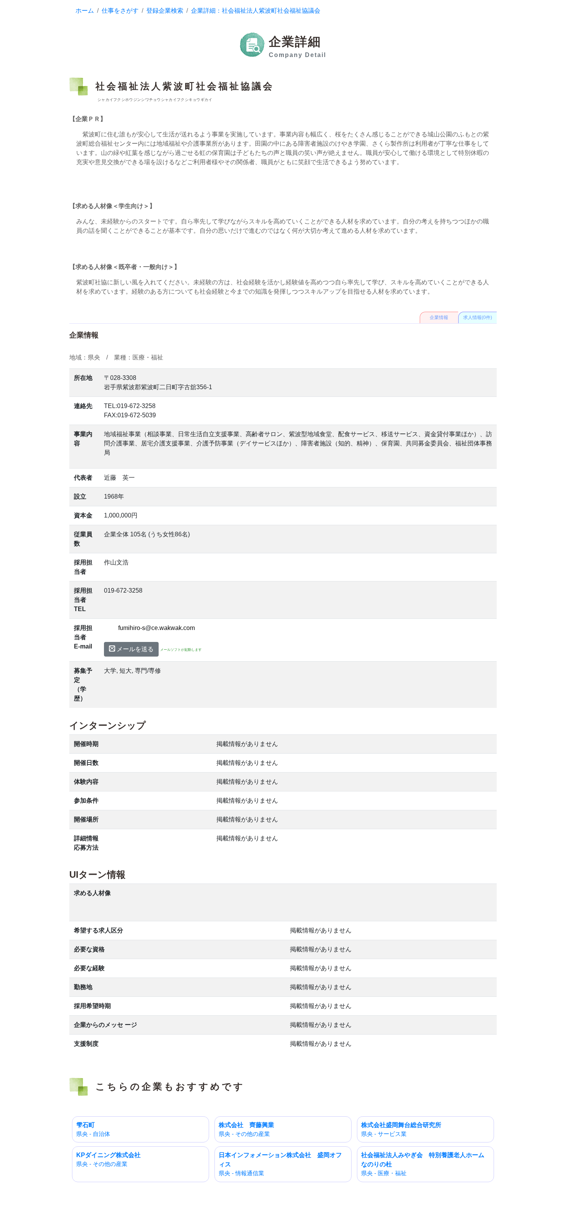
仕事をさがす (120, 10)
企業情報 (439, 317)
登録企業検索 (164, 10)
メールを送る (134, 649)
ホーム (84, 10)
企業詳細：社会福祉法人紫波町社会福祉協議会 (255, 10)
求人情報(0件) (477, 317)
